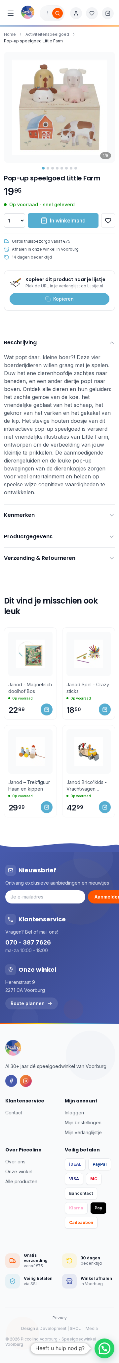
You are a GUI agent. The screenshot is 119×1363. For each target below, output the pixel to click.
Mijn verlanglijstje (83, 1132)
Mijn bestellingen (83, 1122)
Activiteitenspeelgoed (47, 34)
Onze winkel (18, 1171)
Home (10, 34)
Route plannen (28, 1003)
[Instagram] (26, 1081)
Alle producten (21, 1181)
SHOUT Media (84, 1328)
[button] (104, 1348)
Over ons (15, 1161)
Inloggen (74, 1112)
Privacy (60, 1317)
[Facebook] (11, 1081)
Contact (13, 1112)
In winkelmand (68, 220)
